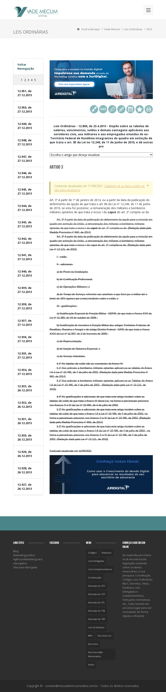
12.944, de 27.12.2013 (24, 208)
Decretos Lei (104, 635)
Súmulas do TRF (96, 619)
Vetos (91, 664)
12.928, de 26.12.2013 (24, 470)
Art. (100, 206)
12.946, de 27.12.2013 (24, 175)
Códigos (92, 552)
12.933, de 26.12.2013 (24, 388)
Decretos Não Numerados (95, 654)
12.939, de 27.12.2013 (24, 290)
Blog (15, 551)
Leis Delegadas (96, 560)
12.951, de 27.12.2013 (24, 93)
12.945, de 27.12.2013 (24, 191)
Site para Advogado (25, 567)
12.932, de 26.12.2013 (24, 405)
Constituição (94, 577)
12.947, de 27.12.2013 (24, 159)
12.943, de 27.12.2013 (24, 224)
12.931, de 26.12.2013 (24, 421)
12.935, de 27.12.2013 (24, 355)
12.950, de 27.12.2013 (24, 109)
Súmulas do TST (96, 594)
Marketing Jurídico (24, 555)
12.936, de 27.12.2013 (24, 339)
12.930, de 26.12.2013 (24, 437)
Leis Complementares (100, 569)
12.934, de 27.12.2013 (24, 372)
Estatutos (106, 552)
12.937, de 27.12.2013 (24, 323)
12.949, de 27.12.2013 (24, 126)
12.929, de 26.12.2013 (24, 454)
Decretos (93, 643)
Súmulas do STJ (96, 602)
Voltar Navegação (25, 66)
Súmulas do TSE (96, 610)
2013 (149, 29)
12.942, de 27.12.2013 (24, 241)
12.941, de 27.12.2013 (24, 257)
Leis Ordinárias (133, 29)
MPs (90, 635)
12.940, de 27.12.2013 (24, 273)
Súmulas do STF (96, 585)
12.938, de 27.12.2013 (24, 306)
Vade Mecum (112, 29)
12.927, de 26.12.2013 (24, 487)
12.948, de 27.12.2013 (24, 142)
